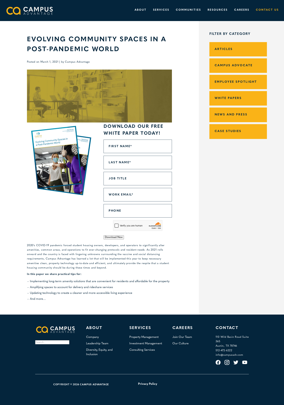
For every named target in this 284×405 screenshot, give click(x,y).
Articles (224, 49)
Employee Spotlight (236, 82)
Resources (218, 10)
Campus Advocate (234, 65)
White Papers (228, 98)
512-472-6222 (224, 350)
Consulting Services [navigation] (142, 350)
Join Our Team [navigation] (182, 337)
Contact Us (267, 10)
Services (161, 10)
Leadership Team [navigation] (97, 343)
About (140, 10)
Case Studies (228, 131)
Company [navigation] (92, 337)
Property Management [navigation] (144, 337)
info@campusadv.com (229, 355)
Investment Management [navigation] (145, 343)
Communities (188, 10)
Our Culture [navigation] (180, 343)
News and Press (231, 114)
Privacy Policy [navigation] (147, 384)
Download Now (114, 237)
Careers (241, 10)
